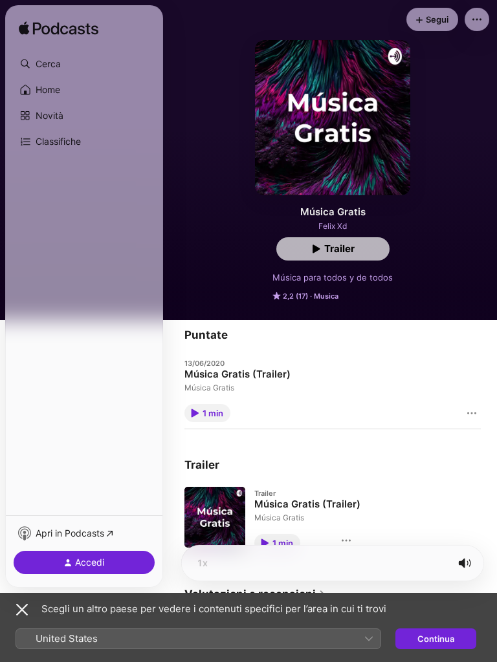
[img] (58, 29)
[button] (84, 64)
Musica (326, 296)
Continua (435, 639)
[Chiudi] (22, 609)
